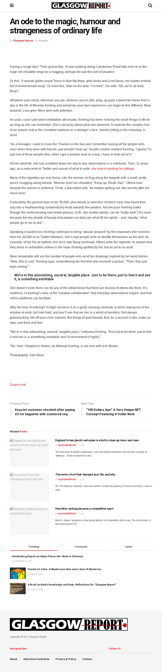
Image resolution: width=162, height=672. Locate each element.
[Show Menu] (12, 5)
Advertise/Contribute (36, 659)
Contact (87, 659)
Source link (18, 384)
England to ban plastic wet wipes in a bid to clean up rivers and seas (97, 440)
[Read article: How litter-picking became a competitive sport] (29, 521)
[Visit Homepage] (81, 5)
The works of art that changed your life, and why (85, 474)
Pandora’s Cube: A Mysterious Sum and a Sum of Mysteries (64, 569)
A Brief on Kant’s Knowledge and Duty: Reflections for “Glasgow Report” (72, 584)
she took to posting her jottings (112, 168)
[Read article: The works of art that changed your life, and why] (29, 487)
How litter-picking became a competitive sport (84, 508)
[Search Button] (150, 5)
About (13, 659)
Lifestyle (42, 40)
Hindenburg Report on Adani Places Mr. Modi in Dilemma (47, 556)
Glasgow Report (23, 40)
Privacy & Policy (66, 659)
